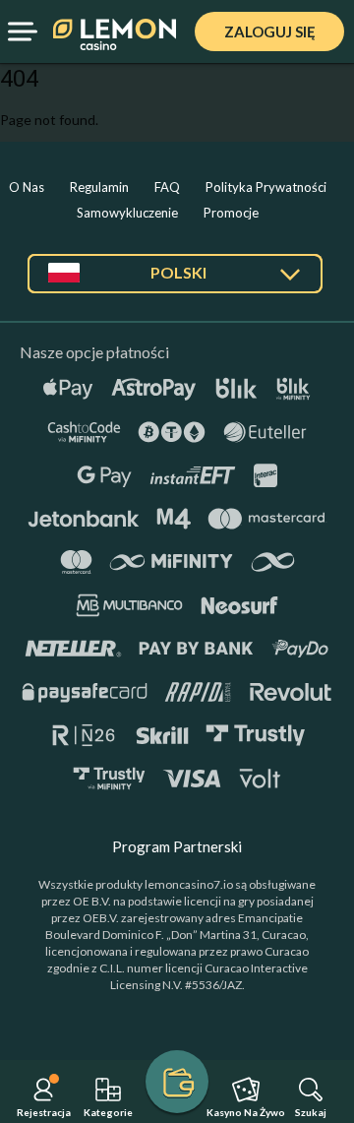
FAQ (167, 187)
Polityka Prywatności (266, 187)
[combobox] (175, 281)
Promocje (231, 212)
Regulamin (99, 187)
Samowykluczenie (127, 212)
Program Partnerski (177, 846)
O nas (26, 187)
